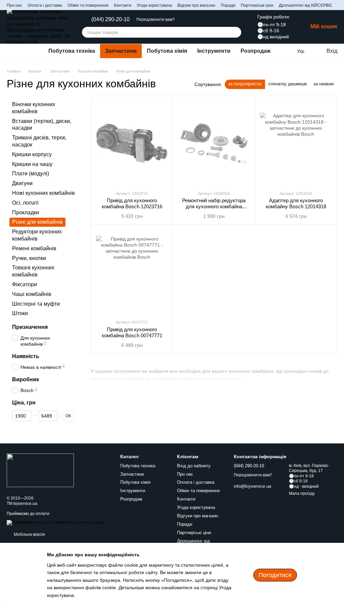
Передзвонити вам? (155, 19)
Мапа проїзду (302, 493)
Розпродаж (255, 51)
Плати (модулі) (30, 174)
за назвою (323, 83)
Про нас (14, 5)
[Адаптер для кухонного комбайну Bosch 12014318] (296, 143)
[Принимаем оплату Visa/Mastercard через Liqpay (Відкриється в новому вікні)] (56, 522)
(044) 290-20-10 (110, 19)
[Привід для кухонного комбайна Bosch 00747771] (132, 272)
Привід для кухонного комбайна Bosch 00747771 (132, 332)
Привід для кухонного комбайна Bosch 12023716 (132, 203)
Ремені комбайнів (34, 248)
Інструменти (213, 51)
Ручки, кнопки (29, 258)
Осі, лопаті (25, 203)
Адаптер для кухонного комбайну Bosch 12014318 (296, 203)
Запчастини (121, 51)
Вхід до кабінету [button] (194, 465)
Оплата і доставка (45, 5)
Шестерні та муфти (36, 304)
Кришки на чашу (32, 164)
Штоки (20, 313)
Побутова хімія (167, 51)
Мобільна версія (29, 534)
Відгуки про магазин (196, 5)
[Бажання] (287, 51)
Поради (228, 5)
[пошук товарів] (235, 32)
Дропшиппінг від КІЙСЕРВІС (306, 5)
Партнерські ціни (257, 5)
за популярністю (245, 83)
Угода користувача (154, 5)
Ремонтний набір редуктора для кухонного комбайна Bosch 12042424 (214, 206)
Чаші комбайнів (31, 294)
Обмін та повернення (88, 5)
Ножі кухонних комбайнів (43, 193)
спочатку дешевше (287, 83)
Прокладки (25, 212)
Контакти (122, 5)
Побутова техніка (71, 51)
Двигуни (22, 183)
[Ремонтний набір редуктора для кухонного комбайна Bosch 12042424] (214, 143)
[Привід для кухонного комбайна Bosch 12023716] (132, 143)
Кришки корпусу (32, 154)
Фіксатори (24, 284)
